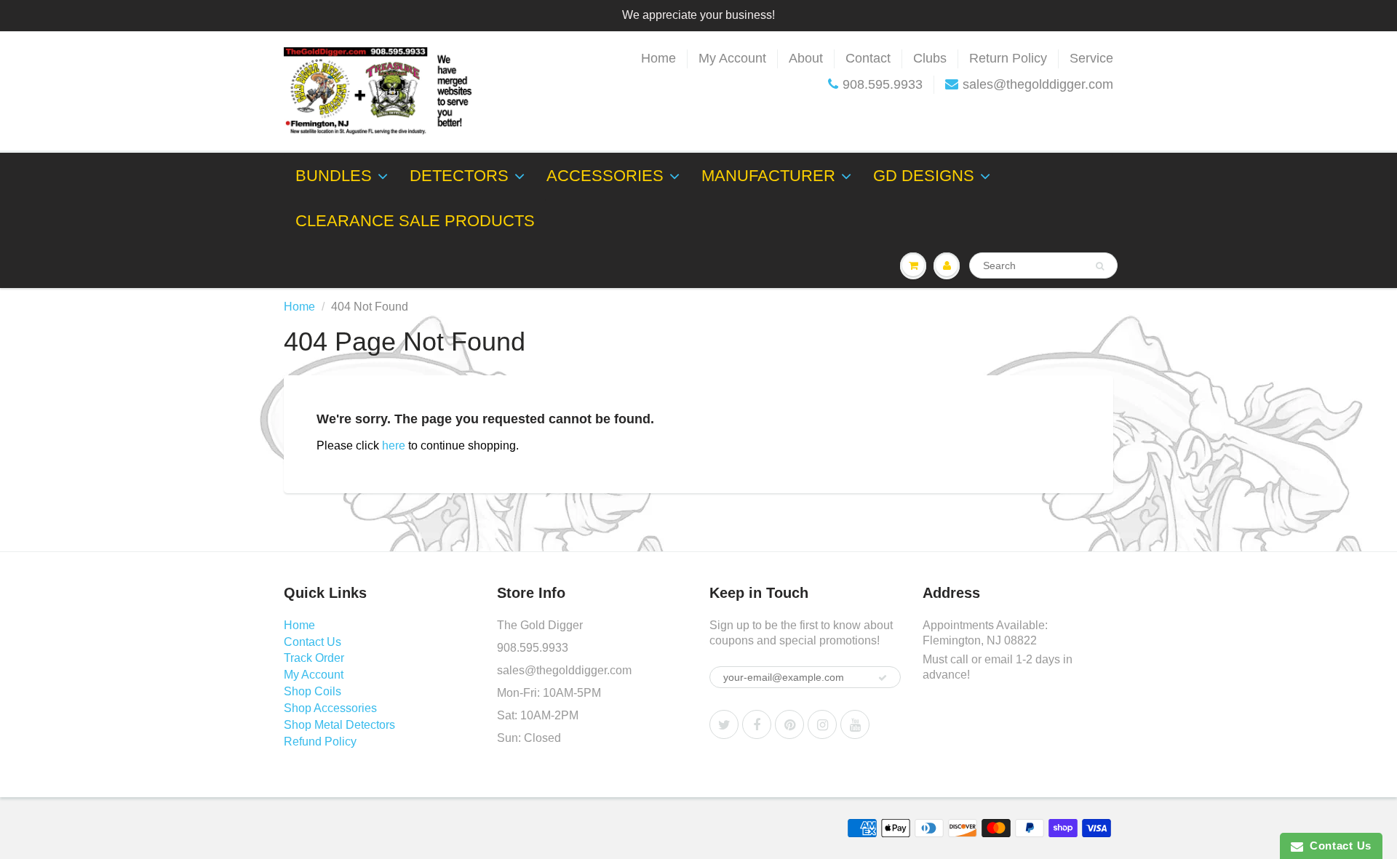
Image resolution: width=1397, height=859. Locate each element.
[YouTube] (854, 724)
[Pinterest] (789, 724)
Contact (868, 58)
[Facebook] (756, 724)
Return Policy (1008, 58)
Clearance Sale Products (415, 221)
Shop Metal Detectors (339, 725)
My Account (732, 58)
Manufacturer (768, 176)
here (393, 445)
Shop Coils (312, 691)
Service (1091, 58)
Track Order (314, 658)
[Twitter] (724, 724)
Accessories (605, 176)
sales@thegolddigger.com (1038, 84)
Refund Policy (320, 741)
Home (658, 58)
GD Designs (923, 176)
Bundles (333, 176)
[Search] (1100, 266)
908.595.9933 (883, 84)
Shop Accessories (330, 708)
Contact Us (312, 642)
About (806, 58)
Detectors (459, 176)
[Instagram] (822, 724)
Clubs (930, 58)
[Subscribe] (882, 678)
